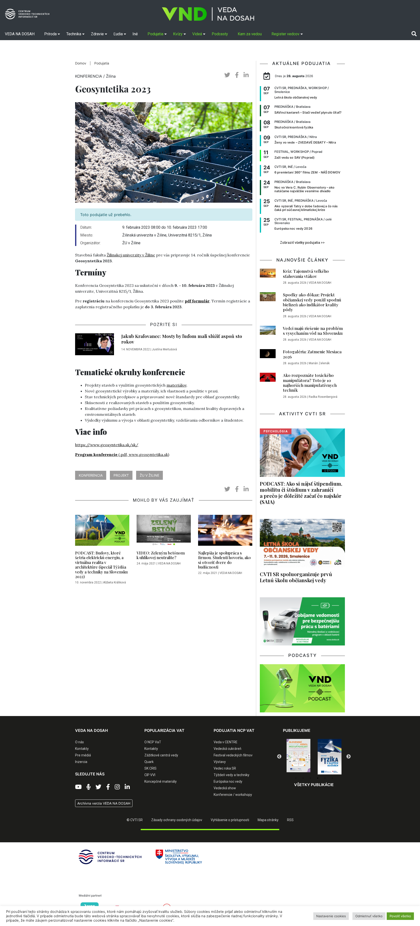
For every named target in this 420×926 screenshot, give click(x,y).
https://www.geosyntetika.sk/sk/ (106, 444)
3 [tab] (310, 778)
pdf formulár (197, 301)
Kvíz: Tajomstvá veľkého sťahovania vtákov (306, 273)
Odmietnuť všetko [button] (369, 916)
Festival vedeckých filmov (233, 755)
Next (348, 756)
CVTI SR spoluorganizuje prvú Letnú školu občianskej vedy (296, 577)
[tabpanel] (298, 756)
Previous (279, 756)
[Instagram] (117, 787)
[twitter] (227, 75)
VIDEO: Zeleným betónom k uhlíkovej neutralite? (161, 555)
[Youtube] (78, 787)
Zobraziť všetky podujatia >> (302, 243)
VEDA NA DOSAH (169, 563)
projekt (121, 475)
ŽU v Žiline (149, 475)
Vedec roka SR (225, 768)
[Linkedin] (127, 787)
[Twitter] (98, 787)
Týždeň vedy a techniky (231, 775)
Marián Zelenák (319, 363)
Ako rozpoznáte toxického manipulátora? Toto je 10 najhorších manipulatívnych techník (310, 382)
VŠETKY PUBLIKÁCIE (314, 784)
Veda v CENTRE (225, 742)
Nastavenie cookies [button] (331, 916)
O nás (79, 742)
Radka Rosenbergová (323, 397)
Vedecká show (225, 788)
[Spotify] (89, 787)
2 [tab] (303, 778)
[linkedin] (246, 75)
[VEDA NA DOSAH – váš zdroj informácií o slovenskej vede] (208, 14)
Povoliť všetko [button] (400, 916)
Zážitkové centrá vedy (161, 755)
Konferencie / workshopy (233, 795)
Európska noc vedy (228, 781)
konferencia (91, 475)
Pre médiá (83, 755)
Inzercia (81, 762)
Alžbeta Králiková (114, 582)
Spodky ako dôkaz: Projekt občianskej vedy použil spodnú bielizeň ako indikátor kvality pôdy (312, 302)
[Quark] (329, 756)
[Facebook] (108, 787)
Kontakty (82, 749)
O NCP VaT (152, 742)
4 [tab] (317, 778)
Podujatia (101, 63)
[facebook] (237, 75)
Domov (80, 63)
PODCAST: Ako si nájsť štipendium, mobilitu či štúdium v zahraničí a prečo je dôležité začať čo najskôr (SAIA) (301, 492)
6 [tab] (332, 778)
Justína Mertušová (164, 349)
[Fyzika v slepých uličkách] (298, 756)
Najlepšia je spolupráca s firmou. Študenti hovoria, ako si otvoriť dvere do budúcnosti (224, 560)
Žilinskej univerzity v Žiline (131, 255)
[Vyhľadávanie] (414, 33)
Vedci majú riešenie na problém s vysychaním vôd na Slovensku (313, 331)
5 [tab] (325, 778)
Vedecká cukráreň (227, 749)
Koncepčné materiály (160, 781)
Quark (149, 762)
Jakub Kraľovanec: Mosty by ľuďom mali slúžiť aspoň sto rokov (181, 339)
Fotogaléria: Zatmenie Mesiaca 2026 (312, 354)
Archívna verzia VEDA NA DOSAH (103, 803)
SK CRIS (150, 768)
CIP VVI (149, 775)
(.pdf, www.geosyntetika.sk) (122, 454)
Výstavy (220, 762)
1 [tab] (295, 778)
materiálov (176, 385)
